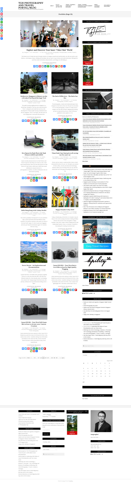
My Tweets (85, 398)
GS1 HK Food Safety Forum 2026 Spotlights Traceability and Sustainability (97, 132)
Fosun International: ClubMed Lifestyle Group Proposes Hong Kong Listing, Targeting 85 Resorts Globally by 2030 (97, 125)
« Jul (83, 382)
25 (48, 357)
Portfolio (70, 52)
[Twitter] (1, 11)
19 (92, 373)
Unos (64, 480)
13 (96, 371)
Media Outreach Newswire (98, 166)
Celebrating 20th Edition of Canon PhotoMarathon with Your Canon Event (28, 458)
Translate (53, 416)
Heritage (43, 100)
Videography (69, 273)
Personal (50, 52)
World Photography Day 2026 (90, 305)
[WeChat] (1, 33)
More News (85, 161)
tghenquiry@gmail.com (96, 444)
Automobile (74, 157)
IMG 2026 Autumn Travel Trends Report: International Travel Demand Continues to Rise (97, 156)
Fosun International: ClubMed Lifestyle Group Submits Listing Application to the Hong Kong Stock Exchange (97, 119)
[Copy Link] (1, 24)
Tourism (48, 53)
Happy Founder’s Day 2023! (65, 209)
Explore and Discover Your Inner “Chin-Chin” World (49, 50)
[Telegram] (1, 27)
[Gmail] (1, 35)
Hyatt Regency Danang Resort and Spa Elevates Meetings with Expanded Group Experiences (96, 150)
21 (38, 357)
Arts (43, 52)
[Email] (1, 16)
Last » (63, 357)
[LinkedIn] (1, 19)
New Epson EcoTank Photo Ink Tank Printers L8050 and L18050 (34, 154)
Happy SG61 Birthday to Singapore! (91, 314)
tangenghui (94, 434)
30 (52, 357)
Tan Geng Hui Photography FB (97, 387)
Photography (56, 52)
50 (56, 357)
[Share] (1, 38)
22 (41, 357)
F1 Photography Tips (23, 424)
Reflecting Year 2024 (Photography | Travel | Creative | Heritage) (28, 466)
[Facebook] (1, 8)
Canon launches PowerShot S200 (26, 423)
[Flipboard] (1, 30)
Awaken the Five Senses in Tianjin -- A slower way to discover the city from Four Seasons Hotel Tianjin (97, 144)
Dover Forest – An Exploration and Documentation (34, 266)
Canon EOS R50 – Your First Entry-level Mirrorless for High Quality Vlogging (65, 267)
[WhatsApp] (1, 22)
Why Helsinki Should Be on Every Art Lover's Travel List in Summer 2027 (96, 138)
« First (28, 357)
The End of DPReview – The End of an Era (65, 97)
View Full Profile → (95, 437)
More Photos (85, 285)
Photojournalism (63, 52)
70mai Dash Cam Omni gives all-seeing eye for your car (65, 154)
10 (34, 357)
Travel (51, 53)
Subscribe (46, 434)
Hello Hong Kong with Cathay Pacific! (33, 210)
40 (54, 357)
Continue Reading (49, 62)
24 (45, 357)
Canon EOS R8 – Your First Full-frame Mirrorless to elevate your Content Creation (34, 324)
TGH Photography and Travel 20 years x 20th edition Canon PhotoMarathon (27, 452)
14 (101, 371)
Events (45, 52)
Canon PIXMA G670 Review (24, 417)
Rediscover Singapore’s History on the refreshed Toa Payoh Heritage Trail (34, 97)
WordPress (71, 480)
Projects (74, 52)
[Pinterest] (1, 14)
